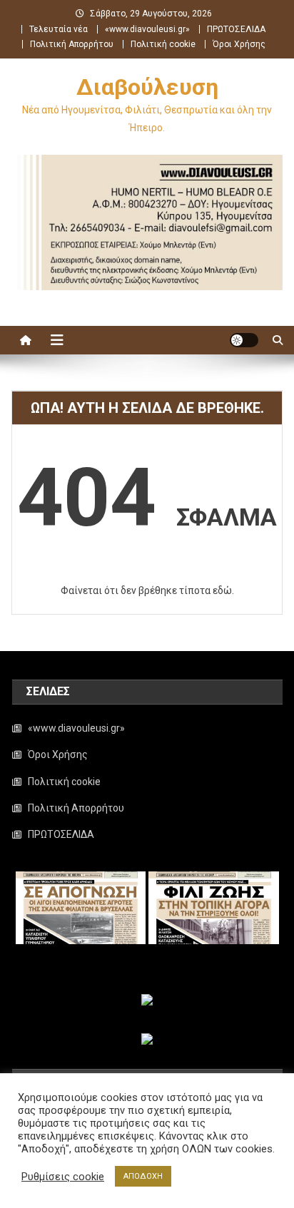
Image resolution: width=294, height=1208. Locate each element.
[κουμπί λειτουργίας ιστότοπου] (244, 340)
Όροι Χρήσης (239, 44)
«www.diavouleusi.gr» (147, 29)
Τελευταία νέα (58, 29)
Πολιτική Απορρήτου (71, 44)
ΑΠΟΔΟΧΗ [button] (143, 1176)
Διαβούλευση (147, 87)
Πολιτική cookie (163, 44)
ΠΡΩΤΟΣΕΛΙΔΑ (236, 29)
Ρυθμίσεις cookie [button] (62, 1176)
